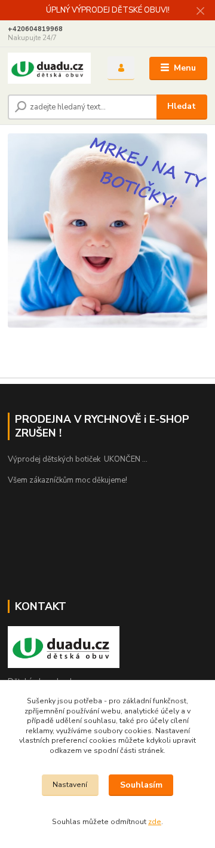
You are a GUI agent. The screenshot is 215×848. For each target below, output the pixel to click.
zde (154, 821)
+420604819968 (35, 29)
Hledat (181, 106)
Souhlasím (141, 785)
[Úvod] (49, 68)
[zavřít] (200, 12)
